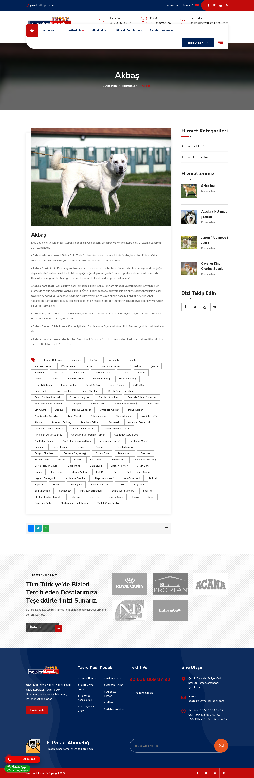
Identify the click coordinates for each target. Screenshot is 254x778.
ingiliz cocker (135, 409)
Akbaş (110, 702)
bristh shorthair (90, 391)
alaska (38, 422)
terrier (89, 366)
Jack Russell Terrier (106, 472)
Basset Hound (60, 447)
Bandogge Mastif (138, 441)
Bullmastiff (118, 459)
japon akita (79, 372)
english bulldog (43, 385)
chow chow (153, 403)
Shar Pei (147, 490)
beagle (59, 409)
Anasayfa (172, 5)
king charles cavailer (46, 416)
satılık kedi (139, 385)
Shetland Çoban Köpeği (48, 497)
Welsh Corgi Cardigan (109, 503)
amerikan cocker (109, 409)
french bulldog (101, 378)
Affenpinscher (98, 416)
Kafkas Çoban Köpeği (138, 472)
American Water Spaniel (48, 434)
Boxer (61, 459)
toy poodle (113, 360)
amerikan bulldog (61, 422)
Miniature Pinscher (76, 478)
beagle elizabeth (81, 409)
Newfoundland (132, 478)
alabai (124, 372)
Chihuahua (135, 366)
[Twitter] (214, 5)
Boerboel (146, 453)
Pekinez (57, 484)
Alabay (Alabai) (115, 709)
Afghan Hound (124, 416)
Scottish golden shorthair (142, 397)
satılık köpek (117, 385)
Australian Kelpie (44, 441)
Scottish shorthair (108, 397)
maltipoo (76, 360)
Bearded (81, 447)
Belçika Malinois (125, 447)
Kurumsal (48, 30)
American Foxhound (139, 422)
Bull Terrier (96, 459)
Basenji (39, 447)
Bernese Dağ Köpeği (75, 453)
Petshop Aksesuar (162, 30)
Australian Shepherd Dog (77, 441)
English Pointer (119, 465)
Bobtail (153, 478)
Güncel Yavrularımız (129, 30)
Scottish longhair (79, 397)
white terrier (68, 366)
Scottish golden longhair (49, 403)
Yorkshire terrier (111, 366)
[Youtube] (220, 5)
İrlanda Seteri (79, 472)
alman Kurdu (98, 403)
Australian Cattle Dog (126, 434)
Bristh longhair (64, 391)
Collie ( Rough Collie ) (47, 465)
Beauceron (101, 447)
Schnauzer (65, 490)
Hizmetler (129, 86)
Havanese (56, 472)
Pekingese (76, 484)
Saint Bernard (42, 490)
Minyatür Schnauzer (91, 490)
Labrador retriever (52, 360)
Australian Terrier (110, 441)
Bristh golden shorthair (48, 397)
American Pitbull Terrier (117, 428)
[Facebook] (208, 5)
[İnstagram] (227, 5)
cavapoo (77, 403)
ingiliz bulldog (69, 385)
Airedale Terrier (149, 416)
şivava (154, 366)
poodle (132, 360)
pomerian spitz (43, 503)
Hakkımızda (37, 710)
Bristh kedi (40, 391)
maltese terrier (43, 366)
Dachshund (74, 465)
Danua (38, 472)
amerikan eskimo (90, 422)
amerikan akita (103, 372)
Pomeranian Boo (100, 484)
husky (135, 497)
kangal (38, 378)
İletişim (186, 5)
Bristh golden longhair (121, 391)
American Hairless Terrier (49, 428)
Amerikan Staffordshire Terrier (88, 434)
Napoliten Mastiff (104, 478)
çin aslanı (40, 409)
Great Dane (143, 465)
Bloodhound (124, 453)
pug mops (139, 484)
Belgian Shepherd (44, 453)
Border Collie (42, 459)
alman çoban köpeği (125, 403)
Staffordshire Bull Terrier (74, 503)
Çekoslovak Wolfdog (144, 459)
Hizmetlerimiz (72, 30)
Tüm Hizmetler (197, 157)
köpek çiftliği (93, 385)
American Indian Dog (83, 428)
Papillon (39, 484)
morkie (94, 360)
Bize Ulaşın (145, 693)
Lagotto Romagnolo (45, 478)
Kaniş (121, 484)
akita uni (58, 372)
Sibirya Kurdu (116, 497)
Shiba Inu (75, 497)
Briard (77, 459)
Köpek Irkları (99, 30)
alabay (141, 372)
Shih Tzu (94, 497)
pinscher (39, 372)
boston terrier (76, 378)
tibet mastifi (74, 416)
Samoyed (114, 422)
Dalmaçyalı (96, 465)
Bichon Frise (102, 453)
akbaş (55, 378)
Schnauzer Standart (123, 490)
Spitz (151, 497)
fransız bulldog (127, 378)
